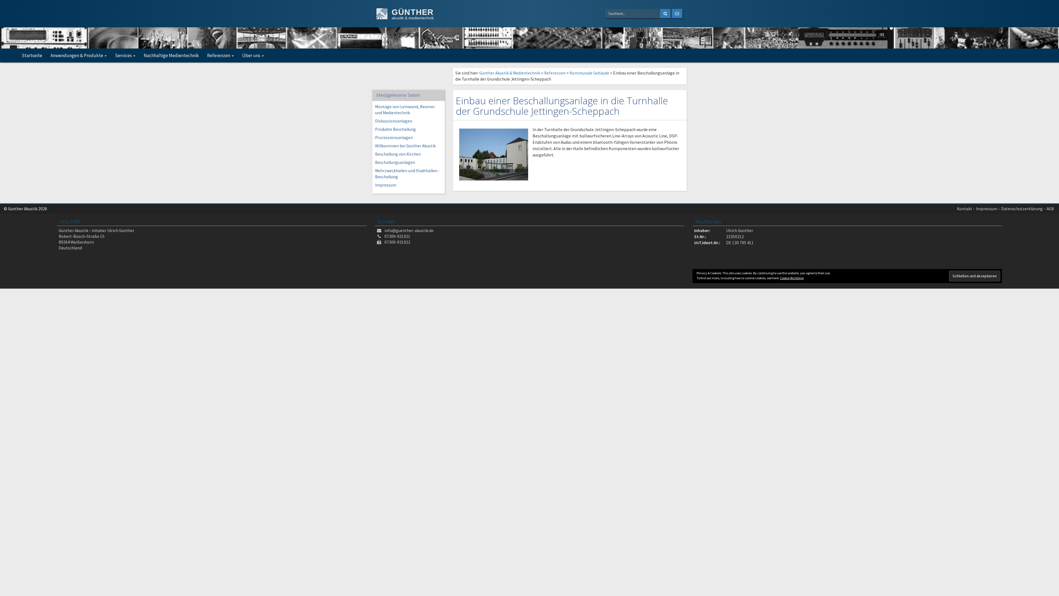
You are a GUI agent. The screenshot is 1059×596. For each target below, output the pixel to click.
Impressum (385, 185)
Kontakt (964, 208)
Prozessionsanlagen (394, 137)
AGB (1050, 208)
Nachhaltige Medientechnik (171, 55)
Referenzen (219, 55)
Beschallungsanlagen (395, 162)
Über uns (251, 55)
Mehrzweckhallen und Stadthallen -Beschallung (407, 173)
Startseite (32, 55)
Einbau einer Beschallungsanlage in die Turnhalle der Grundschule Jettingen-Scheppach (562, 106)
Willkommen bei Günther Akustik (405, 145)
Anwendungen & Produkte (77, 55)
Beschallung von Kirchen (398, 154)
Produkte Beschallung (395, 129)
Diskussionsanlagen (393, 121)
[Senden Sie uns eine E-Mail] (677, 13)
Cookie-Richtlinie (792, 278)
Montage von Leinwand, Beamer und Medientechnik (405, 109)
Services (124, 55)
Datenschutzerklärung (1022, 208)
